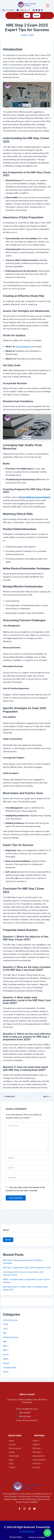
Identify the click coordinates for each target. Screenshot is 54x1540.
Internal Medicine (23, 346)
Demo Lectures (15, 1448)
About (11, 1464)
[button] (20, 16)
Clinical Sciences (10, 1320)
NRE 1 (5, 1346)
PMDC (6, 1359)
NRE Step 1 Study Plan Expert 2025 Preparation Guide (27, 1267)
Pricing (11, 1452)
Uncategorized (9, 1367)
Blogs (11, 1460)
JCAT (5, 1329)
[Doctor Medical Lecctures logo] (27, 1486)
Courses (12, 1444)
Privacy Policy (16, 1537)
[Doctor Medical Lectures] (27, 4)
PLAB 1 (6, 1354)
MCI (5, 1333)
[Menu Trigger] (47, 5)
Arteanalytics (27, 1531)
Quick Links (14, 1435)
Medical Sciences (10, 1337)
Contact (12, 1467)
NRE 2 (5, 1350)
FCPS (5, 1324)
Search (6, 1230)
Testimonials (14, 1456)
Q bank (6, 1363)
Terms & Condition (37, 1537)
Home (11, 1441)
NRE (5, 1342)
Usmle (6, 1372)
